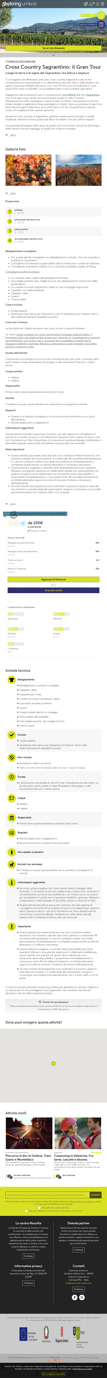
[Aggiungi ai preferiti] (101, 15)
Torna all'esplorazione (21, 61)
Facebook (74, 1297)
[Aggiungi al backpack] (101, 24)
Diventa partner (79, 1223)
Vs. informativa (75, 1211)
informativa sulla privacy (82, 1201)
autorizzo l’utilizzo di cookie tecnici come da (55, 1211)
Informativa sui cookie (89, 1358)
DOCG (72, 94)
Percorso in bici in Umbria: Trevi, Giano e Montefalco (28, 1157)
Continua (28, 1256)
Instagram (82, 1297)
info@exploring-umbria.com (78, 1283)
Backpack (102, 4)
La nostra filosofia (28, 1223)
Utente (91, 4)
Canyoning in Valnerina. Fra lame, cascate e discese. (73, 1157)
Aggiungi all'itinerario (53, 579)
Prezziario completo (38, 531)
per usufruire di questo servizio (55, 1208)
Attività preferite (97, 4)
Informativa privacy (28, 1266)
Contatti (79, 1266)
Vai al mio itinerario (53, 48)
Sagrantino (93, 94)
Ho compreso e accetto (53, 1374)
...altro (12, 134)
